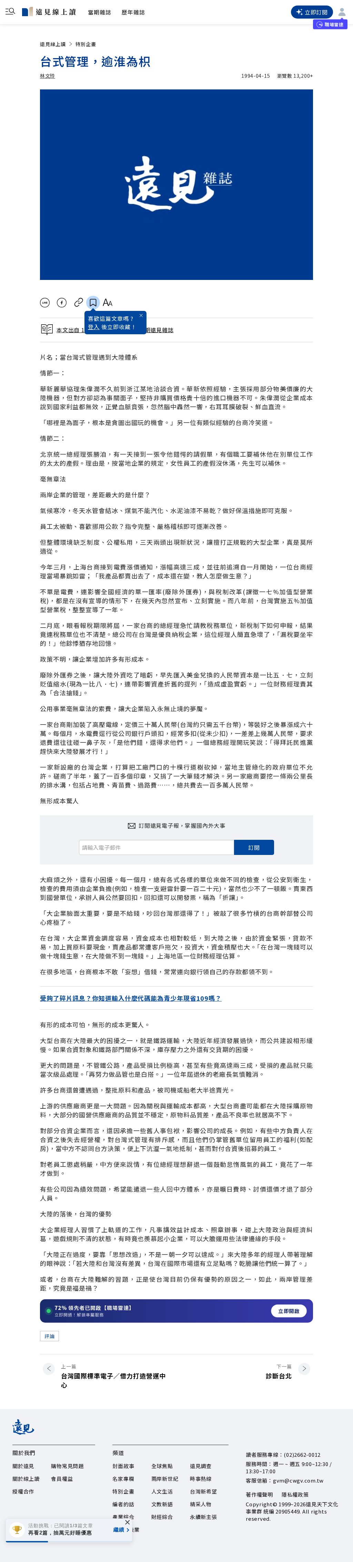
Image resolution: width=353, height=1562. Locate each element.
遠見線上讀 (53, 44)
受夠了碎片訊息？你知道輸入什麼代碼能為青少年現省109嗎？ (131, 998)
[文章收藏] (93, 303)
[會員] (341, 12)
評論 (49, 1336)
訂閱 (254, 847)
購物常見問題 (67, 1465)
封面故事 (123, 1465)
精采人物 (201, 1504)
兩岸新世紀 (165, 1478)
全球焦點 (162, 1465)
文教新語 (162, 1504)
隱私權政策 (295, 1494)
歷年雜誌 (133, 12)
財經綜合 (162, 1516)
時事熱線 (201, 1478)
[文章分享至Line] (44, 302)
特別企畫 (85, 44)
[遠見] (23, 1432)
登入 (94, 327)
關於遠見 (23, 1465)
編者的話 (123, 1504)
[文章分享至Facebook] (62, 302)
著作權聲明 (259, 1494)
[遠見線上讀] (48, 11)
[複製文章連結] (78, 302)
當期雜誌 (99, 12)
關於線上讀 (26, 1478)
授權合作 (23, 1491)
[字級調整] (107, 302)
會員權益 (62, 1478)
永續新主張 (203, 1516)
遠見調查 (201, 1465)
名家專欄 (123, 1478)
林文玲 (47, 75)
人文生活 (162, 1491)
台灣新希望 (203, 1491)
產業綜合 (123, 1516)
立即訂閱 (316, 12)
